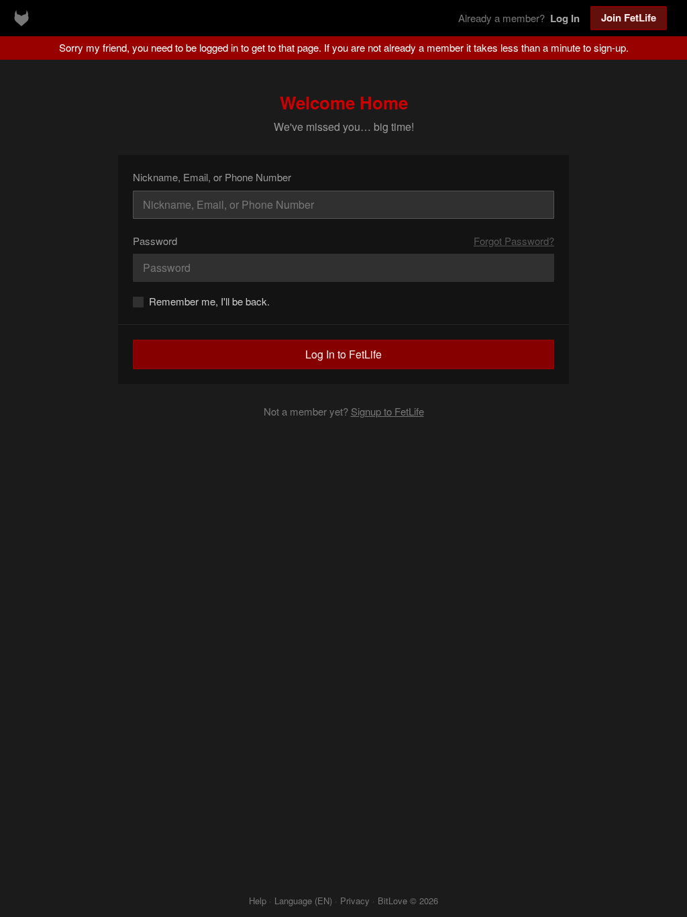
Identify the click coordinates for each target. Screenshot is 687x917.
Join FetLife (628, 17)
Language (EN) (303, 900)
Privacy (355, 900)
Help (257, 900)
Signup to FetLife (387, 411)
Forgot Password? (514, 241)
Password (155, 241)
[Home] (21, 18)
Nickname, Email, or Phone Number (212, 177)
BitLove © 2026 (408, 900)
